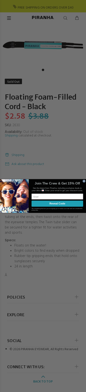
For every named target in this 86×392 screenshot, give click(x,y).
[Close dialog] (84, 181)
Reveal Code (57, 203)
